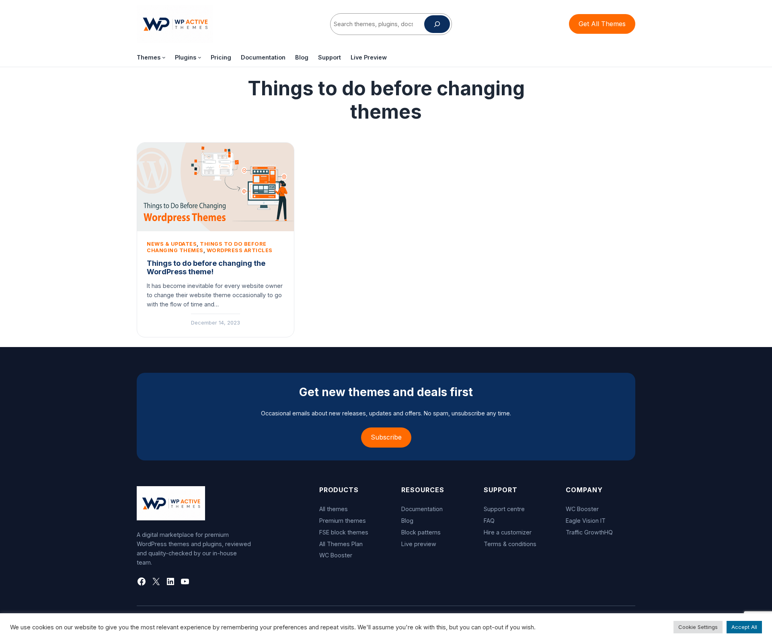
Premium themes (342, 520)
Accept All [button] (744, 627)
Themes (148, 57)
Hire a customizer (508, 532)
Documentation (422, 508)
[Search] (437, 24)
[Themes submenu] (164, 57)
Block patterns (421, 532)
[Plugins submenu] (199, 57)
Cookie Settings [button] (698, 627)
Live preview (418, 543)
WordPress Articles (240, 250)
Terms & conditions (510, 543)
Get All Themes (602, 24)
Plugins (185, 57)
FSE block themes (343, 532)
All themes (333, 508)
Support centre (504, 508)
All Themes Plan (341, 543)
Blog (407, 520)
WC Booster (335, 555)
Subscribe (386, 437)
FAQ (489, 520)
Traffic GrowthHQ (589, 532)
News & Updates (172, 244)
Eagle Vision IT (586, 520)
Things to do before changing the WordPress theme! (206, 267)
